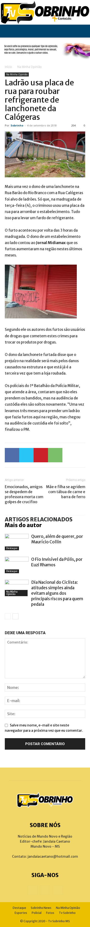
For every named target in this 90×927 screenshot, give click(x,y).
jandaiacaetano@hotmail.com (53, 856)
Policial (37, 913)
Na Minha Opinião (29, 67)
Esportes (21, 913)
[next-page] (15, 616)
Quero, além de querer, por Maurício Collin (57, 539)
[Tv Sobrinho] (45, 12)
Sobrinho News (41, 908)
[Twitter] (26, 455)
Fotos (50, 913)
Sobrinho (17, 125)
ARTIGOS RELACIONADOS (38, 519)
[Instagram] (45, 890)
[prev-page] (8, 616)
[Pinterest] (41, 455)
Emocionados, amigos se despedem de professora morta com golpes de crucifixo (24, 494)
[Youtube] (58, 890)
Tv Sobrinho (67, 913)
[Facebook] (12, 455)
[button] (8, 31)
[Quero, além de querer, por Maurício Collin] (17, 542)
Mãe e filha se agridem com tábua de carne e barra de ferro (65, 492)
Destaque (12, 548)
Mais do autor (23, 525)
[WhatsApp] (55, 455)
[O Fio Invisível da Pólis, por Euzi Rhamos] (17, 565)
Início (8, 67)
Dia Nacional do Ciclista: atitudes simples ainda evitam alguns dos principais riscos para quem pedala (57, 593)
